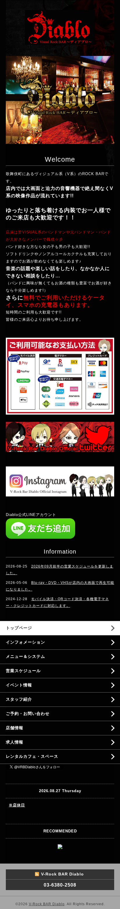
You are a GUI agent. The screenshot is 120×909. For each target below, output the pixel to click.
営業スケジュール (23, 670)
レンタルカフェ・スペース (32, 756)
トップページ (19, 628)
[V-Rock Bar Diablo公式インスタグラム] (60, 481)
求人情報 (14, 742)
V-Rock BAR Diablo (47, 904)
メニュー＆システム (25, 656)
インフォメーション (25, 642)
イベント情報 (19, 685)
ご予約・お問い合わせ (28, 713)
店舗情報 (14, 727)
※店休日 (17, 805)
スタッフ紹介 (19, 699)
